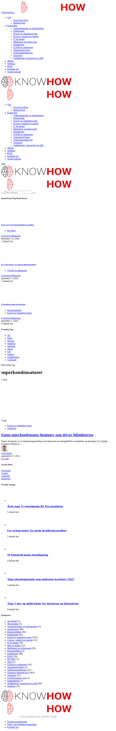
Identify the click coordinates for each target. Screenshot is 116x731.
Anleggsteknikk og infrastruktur (28, 28)
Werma (10, 341)
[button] (3, 164)
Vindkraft (11, 360)
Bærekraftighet (14, 310)
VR (9, 351)
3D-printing (12, 624)
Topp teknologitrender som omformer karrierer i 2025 (40, 579)
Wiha (9, 338)
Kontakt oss (13, 69)
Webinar (11, 63)
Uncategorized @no (16, 678)
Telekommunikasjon (23, 53)
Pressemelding (14, 651)
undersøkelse (13, 680)
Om (9, 17)
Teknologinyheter (21, 50)
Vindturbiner (13, 357)
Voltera (10, 354)
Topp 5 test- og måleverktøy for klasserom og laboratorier (43, 603)
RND (10, 66)
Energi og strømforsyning (25, 34)
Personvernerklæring (17, 721)
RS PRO (11, 230)
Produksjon (18, 44)
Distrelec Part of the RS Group (24, 716)
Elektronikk (18, 31)
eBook (10, 61)
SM (9, 661)
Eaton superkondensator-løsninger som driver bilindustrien (47, 435)
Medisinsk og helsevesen (25, 42)
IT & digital (18, 39)
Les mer (5, 458)
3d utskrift (12, 621)
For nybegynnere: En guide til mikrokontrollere (18, 264)
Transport (17, 55)
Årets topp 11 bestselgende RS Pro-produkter (17, 225)
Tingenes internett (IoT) (18, 672)
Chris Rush (6, 453)
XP (8, 335)
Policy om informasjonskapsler (22, 724)
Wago (10, 349)
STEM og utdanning (23, 47)
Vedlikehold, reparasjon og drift (28, 58)
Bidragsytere (19, 23)
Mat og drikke (14, 645)
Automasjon (13, 629)
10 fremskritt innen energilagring (13, 304)
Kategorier (12, 25)
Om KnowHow (20, 20)
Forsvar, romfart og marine (26, 36)
